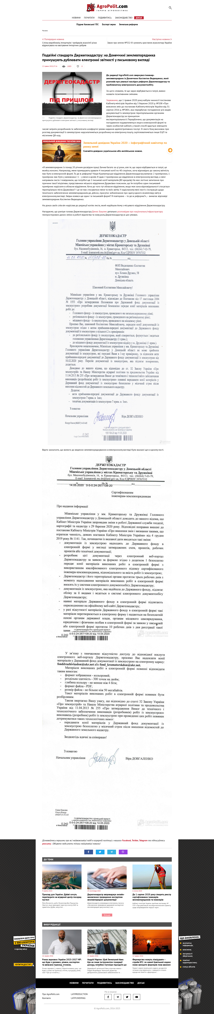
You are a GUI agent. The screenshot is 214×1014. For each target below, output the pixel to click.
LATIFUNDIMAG (78, 998)
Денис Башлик (99, 211)
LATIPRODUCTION (79, 994)
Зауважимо (112, 100)
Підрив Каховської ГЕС (87, 24)
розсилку (47, 843)
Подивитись (105, 17)
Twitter (135, 840)
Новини (76, 17)
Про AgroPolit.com (50, 994)
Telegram (143, 840)
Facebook (126, 840)
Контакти (46, 998)
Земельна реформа (128, 24)
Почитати (89, 17)
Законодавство (123, 17)
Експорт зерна (109, 24)
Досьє (139, 17)
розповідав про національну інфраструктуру (140, 211)
